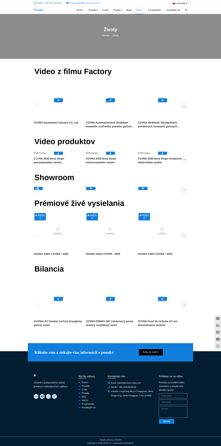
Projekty (117, 10)
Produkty (93, 10)
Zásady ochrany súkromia (110, 440)
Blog (128, 10)
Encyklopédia (154, 10)
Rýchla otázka (218, 318)
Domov (79, 10)
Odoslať (166, 421)
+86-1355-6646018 (53, 3)
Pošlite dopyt (151, 352)
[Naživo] (58, 231)
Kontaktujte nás (173, 10)
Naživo (139, 10)
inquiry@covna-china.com (87, 3)
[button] (183, 106)
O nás (105, 10)
